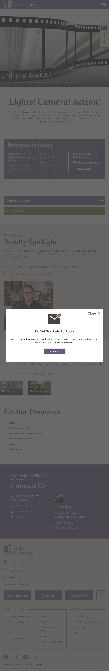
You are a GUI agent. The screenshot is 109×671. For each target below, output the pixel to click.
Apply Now (55, 351)
